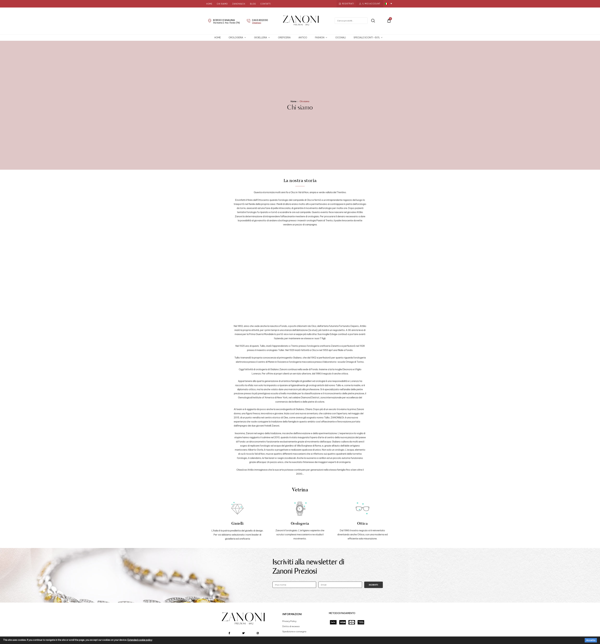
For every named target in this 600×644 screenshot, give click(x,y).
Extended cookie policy (140, 640)
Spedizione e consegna (294, 631)
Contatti (265, 4)
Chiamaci (256, 23)
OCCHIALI (340, 37)
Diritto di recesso (291, 626)
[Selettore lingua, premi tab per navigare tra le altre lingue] (388, 3)
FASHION (319, 37)
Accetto (590, 640)
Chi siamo (222, 4)
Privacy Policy (289, 621)
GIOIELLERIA (260, 37)
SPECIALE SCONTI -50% (367, 37)
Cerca (371, 20)
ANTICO (302, 37)
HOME (217, 37)
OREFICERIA (284, 37)
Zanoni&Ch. (239, 4)
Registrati (348, 4)
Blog (253, 4)
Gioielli (237, 523)
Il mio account (371, 4)
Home (209, 4)
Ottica (362, 523)
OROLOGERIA (236, 37)
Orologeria (300, 523)
